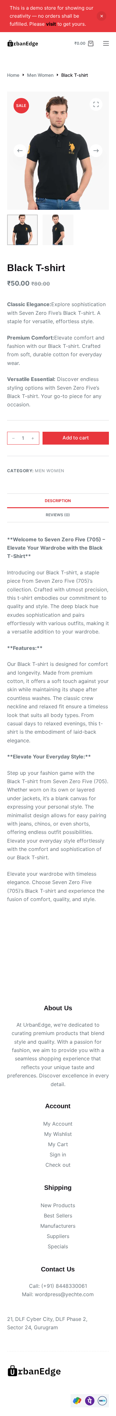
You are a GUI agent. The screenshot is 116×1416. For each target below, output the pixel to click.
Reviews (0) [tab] (58, 514)
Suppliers (58, 1236)
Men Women (49, 470)
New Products (58, 1205)
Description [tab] (58, 500)
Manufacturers (57, 1226)
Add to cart (76, 438)
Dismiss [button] (101, 16)
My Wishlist (58, 1134)
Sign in (58, 1154)
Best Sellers (58, 1215)
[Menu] (106, 43)
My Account (57, 1123)
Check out (58, 1165)
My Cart (58, 1144)
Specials (58, 1246)
